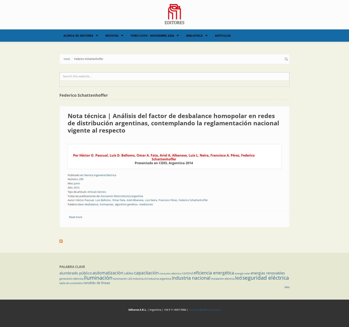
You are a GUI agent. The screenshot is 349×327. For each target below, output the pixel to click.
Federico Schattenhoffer (193, 200)
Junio (77, 183)
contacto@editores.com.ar (205, 309)
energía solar (242, 273)
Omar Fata (118, 200)
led (238, 278)
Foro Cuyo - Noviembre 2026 (152, 35)
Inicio (67, 59)
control (187, 273)
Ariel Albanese (135, 200)
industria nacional (191, 278)
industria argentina (159, 278)
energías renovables (268, 273)
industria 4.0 (140, 278)
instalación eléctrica (222, 278)
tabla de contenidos (71, 283)
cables (129, 273)
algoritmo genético (126, 204)
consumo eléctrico (170, 273)
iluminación (98, 277)
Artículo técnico (96, 192)
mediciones (146, 204)
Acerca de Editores (78, 35)
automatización (108, 273)
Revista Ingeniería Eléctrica (100, 175)
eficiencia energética (214, 273)
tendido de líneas (97, 283)
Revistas (112, 35)
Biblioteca (194, 35)
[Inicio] (174, 14)
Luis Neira (151, 200)
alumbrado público (75, 273)
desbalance (91, 204)
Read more (75, 217)
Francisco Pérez (168, 200)
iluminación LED (122, 278)
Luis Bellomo (103, 200)
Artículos (223, 35)
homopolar (106, 204)
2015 (76, 187)
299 (81, 179)
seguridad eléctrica (265, 277)
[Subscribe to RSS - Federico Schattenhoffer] (174, 241)
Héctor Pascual (85, 200)
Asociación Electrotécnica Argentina (122, 196)
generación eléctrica (71, 278)
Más (287, 287)
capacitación (146, 273)
